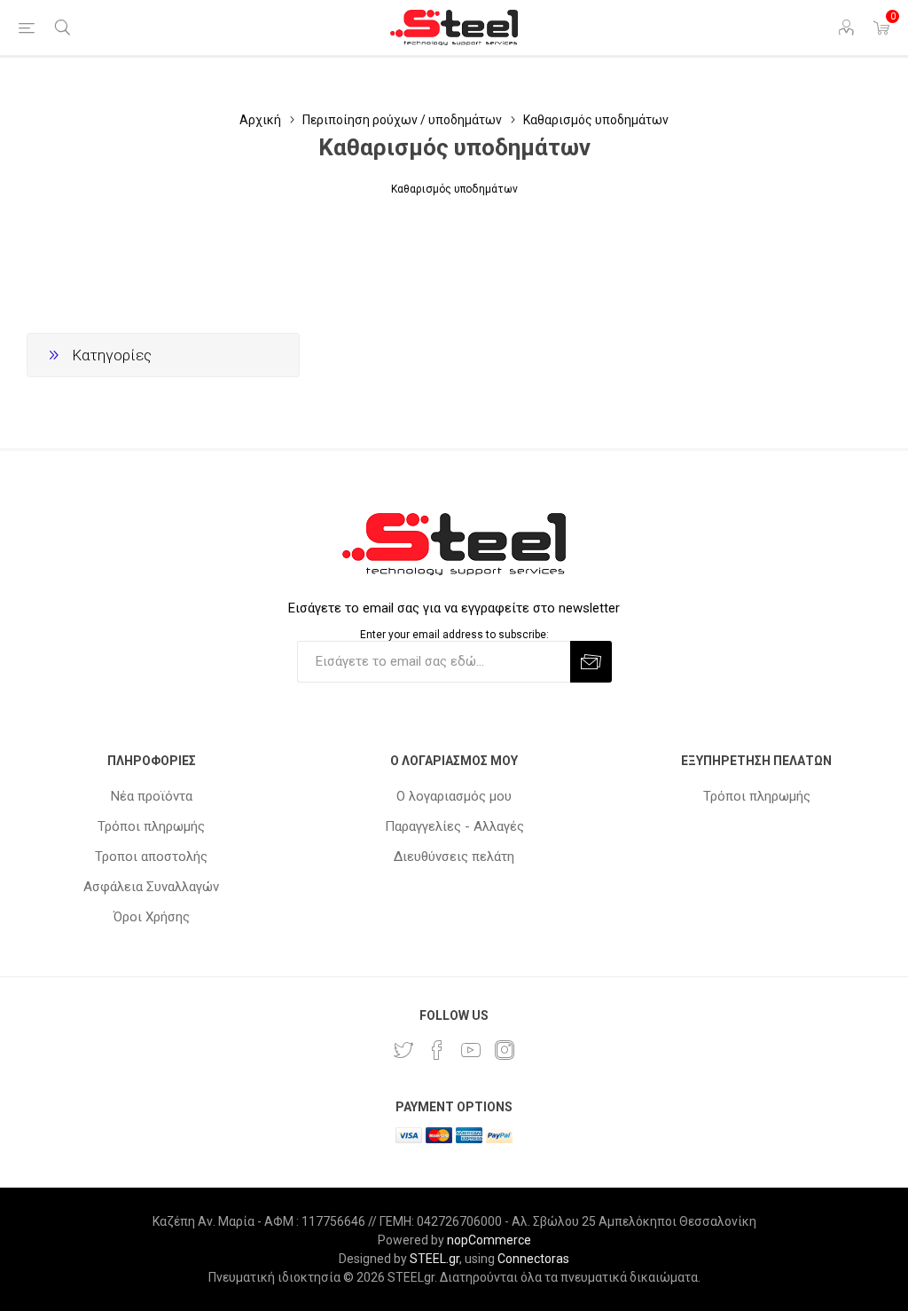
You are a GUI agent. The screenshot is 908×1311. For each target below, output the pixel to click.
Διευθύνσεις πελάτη (454, 857)
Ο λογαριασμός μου (454, 796)
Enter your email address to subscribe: (454, 634)
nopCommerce (489, 1240)
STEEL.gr (434, 1259)
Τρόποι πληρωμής (151, 826)
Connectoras (533, 1259)
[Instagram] (504, 1050)
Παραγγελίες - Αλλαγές (454, 826)
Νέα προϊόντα (151, 796)
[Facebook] (437, 1050)
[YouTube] (471, 1050)
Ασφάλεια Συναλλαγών (151, 887)
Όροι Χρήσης (152, 917)
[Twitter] (403, 1050)
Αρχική (260, 120)
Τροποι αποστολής (151, 857)
